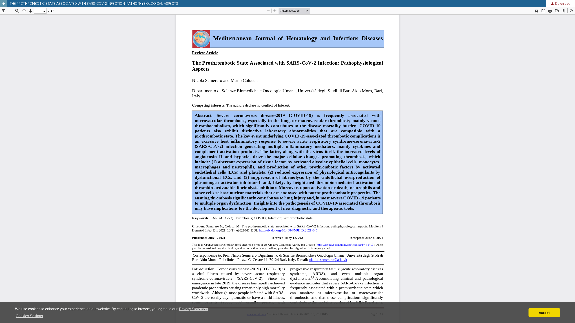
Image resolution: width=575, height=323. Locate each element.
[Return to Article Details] (3, 3)
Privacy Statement (193, 309)
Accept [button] (544, 312)
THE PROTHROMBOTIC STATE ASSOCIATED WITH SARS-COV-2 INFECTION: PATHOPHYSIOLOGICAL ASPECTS (94, 4)
